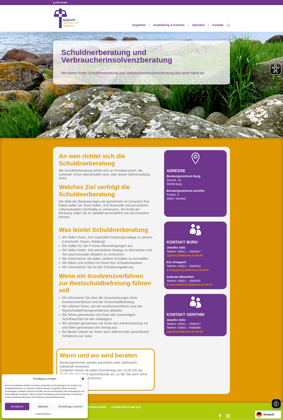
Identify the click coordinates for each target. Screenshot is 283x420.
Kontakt (217, 25)
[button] (83, 378)
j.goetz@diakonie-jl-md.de (185, 255)
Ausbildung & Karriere (169, 25)
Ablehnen (43, 406)
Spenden (198, 25)
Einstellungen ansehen (71, 406)
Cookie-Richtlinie (43, 414)
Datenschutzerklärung (89, 407)
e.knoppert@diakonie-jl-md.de (188, 270)
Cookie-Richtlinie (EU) (126, 407)
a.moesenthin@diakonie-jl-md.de (190, 284)
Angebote (139, 25)
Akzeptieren (17, 406)
